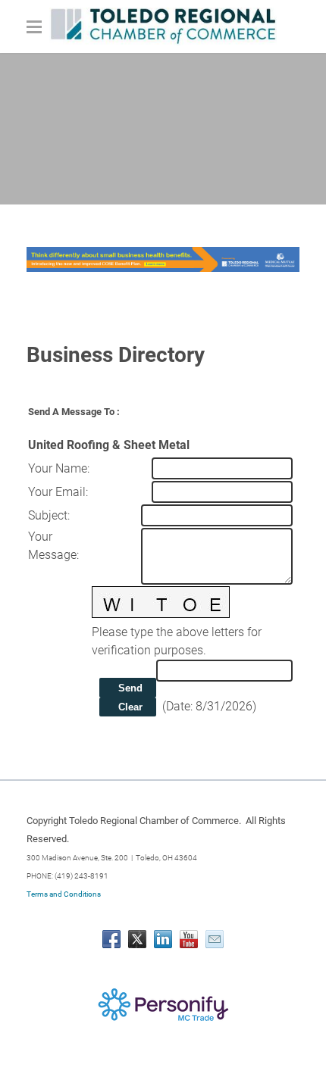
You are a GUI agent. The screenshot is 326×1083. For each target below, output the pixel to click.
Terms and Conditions (64, 894)
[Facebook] (111, 939)
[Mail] (214, 939)
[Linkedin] (163, 939)
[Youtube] (189, 939)
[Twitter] (137, 939)
